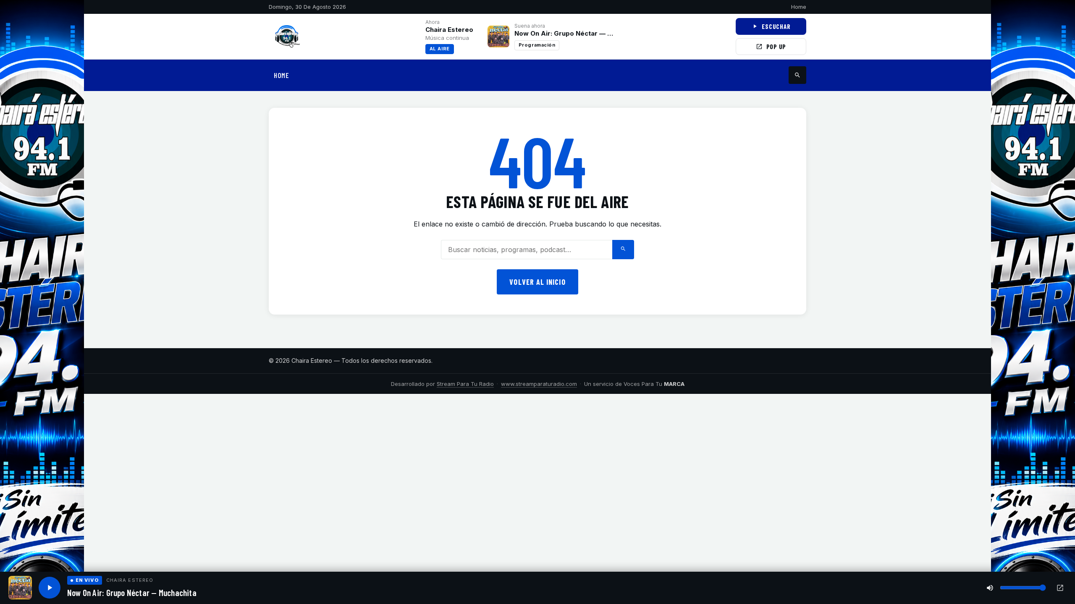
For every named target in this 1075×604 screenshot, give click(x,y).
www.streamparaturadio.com (539, 383)
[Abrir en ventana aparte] (1060, 587)
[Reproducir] (49, 588)
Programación (537, 45)
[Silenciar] (990, 588)
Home (798, 6)
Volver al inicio (537, 281)
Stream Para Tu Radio (465, 383)
